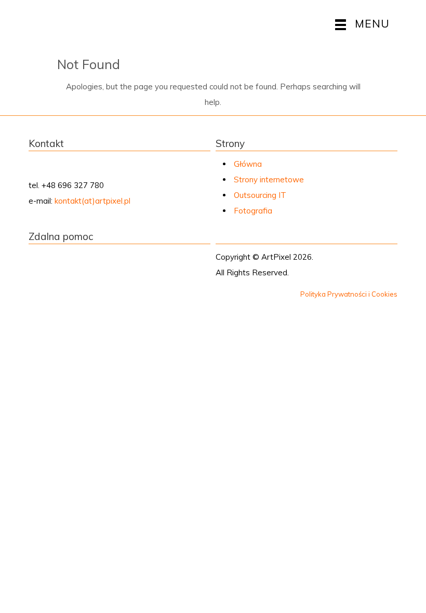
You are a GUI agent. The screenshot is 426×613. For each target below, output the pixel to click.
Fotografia (253, 211)
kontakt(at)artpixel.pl (92, 201)
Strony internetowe (269, 179)
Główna (248, 164)
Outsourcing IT (260, 195)
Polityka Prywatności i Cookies (348, 294)
